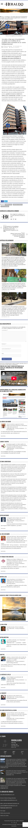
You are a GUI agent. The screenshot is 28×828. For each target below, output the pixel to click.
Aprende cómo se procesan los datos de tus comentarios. (13, 364)
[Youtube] (16, 823)
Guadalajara (7, 16)
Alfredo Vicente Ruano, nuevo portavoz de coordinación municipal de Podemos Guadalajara (17, 235)
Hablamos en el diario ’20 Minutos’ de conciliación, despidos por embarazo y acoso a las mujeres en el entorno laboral (17, 561)
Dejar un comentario (15, 47)
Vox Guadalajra (5, 206)
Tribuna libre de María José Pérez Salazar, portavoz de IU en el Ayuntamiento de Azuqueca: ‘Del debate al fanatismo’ (13, 475)
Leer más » (3, 436)
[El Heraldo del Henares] (14, 4)
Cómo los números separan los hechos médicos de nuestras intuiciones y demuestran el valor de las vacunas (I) (17, 426)
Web (3, 353)
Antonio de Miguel (18, 204)
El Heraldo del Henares (7, 46)
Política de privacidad (5, 813)
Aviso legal (2, 810)
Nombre (4, 343)
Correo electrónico (6, 348)
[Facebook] (13, 823)
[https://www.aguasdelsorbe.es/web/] (14, 10)
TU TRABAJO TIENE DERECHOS (7, 557)
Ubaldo (24, 642)
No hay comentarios (19, 428)
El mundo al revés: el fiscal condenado (15, 627)
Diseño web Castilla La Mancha (17, 820)
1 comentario (18, 642)
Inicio (2, 16)
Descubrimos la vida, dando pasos (14, 695)
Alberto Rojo (9, 204)
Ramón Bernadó (23, 545)
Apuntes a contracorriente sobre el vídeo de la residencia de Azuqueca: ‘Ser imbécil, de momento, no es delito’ (16, 658)
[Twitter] (14, 823)
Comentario (5, 330)
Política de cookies (4, 815)
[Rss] (11, 823)
